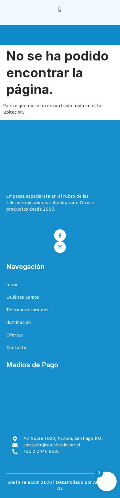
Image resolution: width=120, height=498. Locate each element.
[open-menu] (110, 35)
